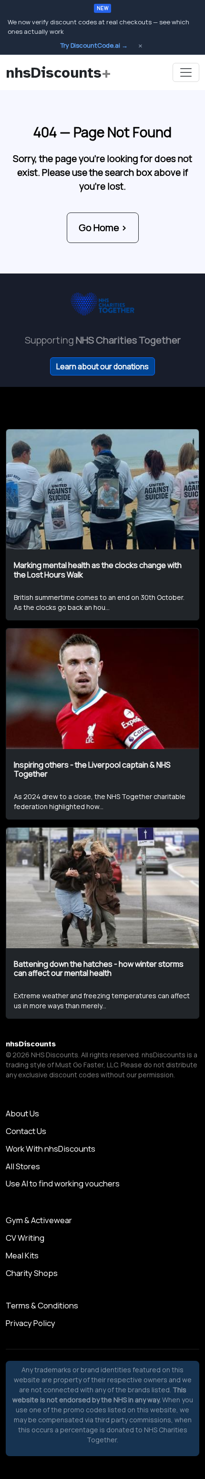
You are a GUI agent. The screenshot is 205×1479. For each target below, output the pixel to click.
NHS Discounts (54, 1054)
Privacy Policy (30, 1322)
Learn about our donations (102, 366)
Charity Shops (32, 1272)
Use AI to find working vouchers (63, 1183)
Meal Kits (22, 1255)
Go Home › (103, 227)
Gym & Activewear (39, 1220)
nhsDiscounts (58, 72)
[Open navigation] (186, 72)
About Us (22, 1113)
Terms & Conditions (42, 1305)
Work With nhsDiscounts (50, 1148)
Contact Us (26, 1130)
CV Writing (25, 1237)
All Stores (23, 1166)
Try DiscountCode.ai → (94, 45)
